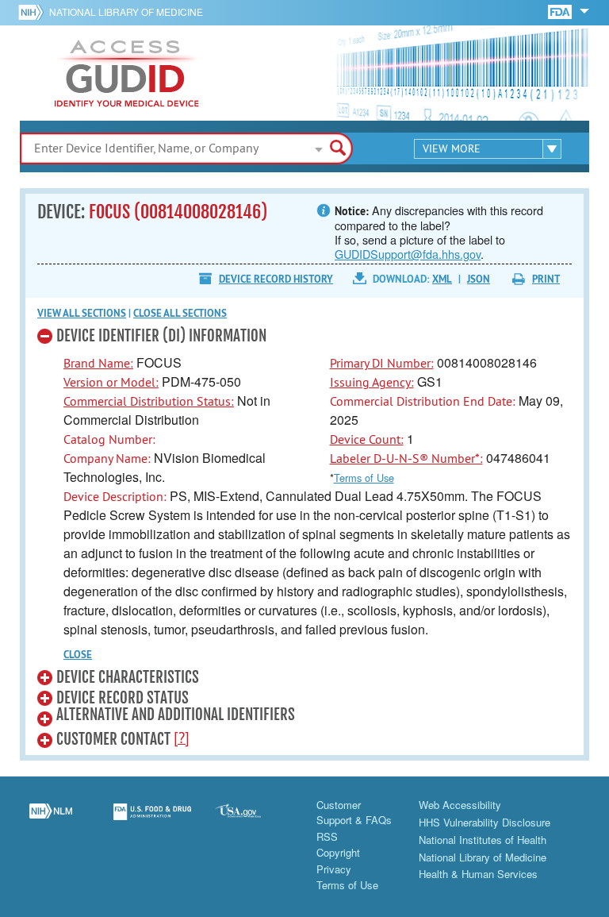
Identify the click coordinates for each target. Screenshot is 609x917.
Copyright (338, 852)
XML (442, 279)
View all (81, 313)
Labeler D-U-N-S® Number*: (406, 458)
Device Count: (367, 439)
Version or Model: (111, 382)
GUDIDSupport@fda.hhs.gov (408, 253)
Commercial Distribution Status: (148, 401)
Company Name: (107, 458)
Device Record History (276, 279)
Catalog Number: (109, 439)
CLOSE (77, 654)
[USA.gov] (254, 820)
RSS (327, 836)
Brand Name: (98, 363)
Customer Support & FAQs (354, 812)
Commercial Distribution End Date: (422, 401)
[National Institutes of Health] (33, 12)
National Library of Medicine (126, 11)
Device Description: (115, 496)
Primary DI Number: (382, 363)
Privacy (333, 869)
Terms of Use (364, 477)
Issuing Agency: (372, 382)
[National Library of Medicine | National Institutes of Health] (51, 820)
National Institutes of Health (482, 839)
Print (546, 279)
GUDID (127, 73)
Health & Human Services (478, 873)
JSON (478, 279)
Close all (180, 313)
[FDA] (561, 10)
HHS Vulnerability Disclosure (484, 822)
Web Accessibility (460, 804)
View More (452, 148)
